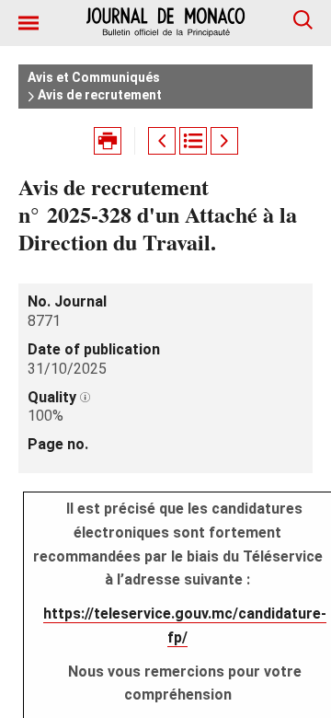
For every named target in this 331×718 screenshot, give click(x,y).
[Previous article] (162, 141)
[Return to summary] (193, 141)
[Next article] (224, 141)
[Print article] (107, 141)
